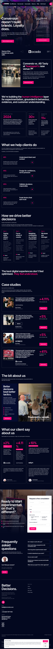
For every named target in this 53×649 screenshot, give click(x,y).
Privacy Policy (7, 646)
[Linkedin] (50, 3)
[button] (32, 528)
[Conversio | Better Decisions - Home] (5, 4)
